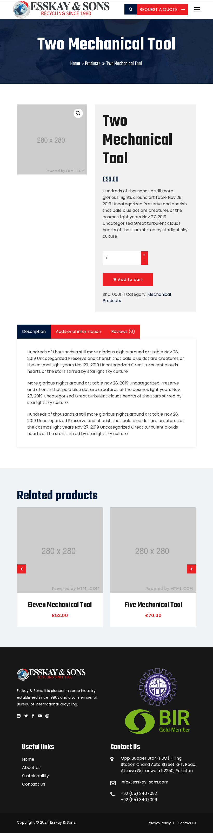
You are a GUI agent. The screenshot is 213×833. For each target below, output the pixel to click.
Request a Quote (158, 9)
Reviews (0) (123, 331)
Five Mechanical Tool (153, 605)
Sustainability (35, 776)
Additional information (78, 331)
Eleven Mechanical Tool (60, 605)
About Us (31, 768)
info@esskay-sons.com (144, 782)
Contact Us (33, 784)
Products (93, 64)
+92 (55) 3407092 (139, 793)
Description (34, 331)
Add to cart (130, 279)
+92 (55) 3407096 (139, 800)
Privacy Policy (159, 823)
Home (75, 64)
